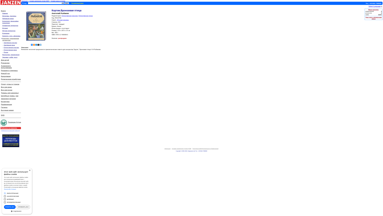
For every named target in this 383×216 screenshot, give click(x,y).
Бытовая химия (7, 110)
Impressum (25, 1)
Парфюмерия (6, 104)
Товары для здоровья (10, 93)
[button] (17, 211)
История (5, 28)
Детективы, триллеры (9, 16)
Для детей (5, 60)
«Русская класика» (63, 20)
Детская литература (8, 31)
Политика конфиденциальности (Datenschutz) (205, 148)
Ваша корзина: (373, 9)
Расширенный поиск (77, 3)
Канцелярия (6, 76)
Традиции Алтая (14, 122)
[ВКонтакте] (32, 45)
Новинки (5, 13)
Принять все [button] (9, 207)
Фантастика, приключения (10, 54)
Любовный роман (8, 18)
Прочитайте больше (10, 189)
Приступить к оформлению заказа (374, 18)
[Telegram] (40, 45)
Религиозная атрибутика (11, 79)
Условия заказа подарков (58, 1)
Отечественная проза (10, 50)
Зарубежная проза (9, 45)
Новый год (5, 73)
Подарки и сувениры (9, 70)
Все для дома (6, 87)
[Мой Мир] (36, 45)
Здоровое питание (8, 99)
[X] (38, 45)
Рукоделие (5, 63)
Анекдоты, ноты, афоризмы (11, 36)
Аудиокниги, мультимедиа (6, 67)
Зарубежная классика (10, 43)
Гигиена (4, 107)
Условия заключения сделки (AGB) (39, 1)
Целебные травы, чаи (9, 96)
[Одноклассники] (34, 45)
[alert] (17, 191)
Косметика (5, 102)
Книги (3, 11)
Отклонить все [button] (23, 207)
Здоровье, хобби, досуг (9, 57)
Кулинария (5, 33)
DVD (2, 115)
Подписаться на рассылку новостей (10, 130)
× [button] (29, 170)
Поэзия (6, 52)
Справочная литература (10, 25)
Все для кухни (6, 90)
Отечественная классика (11, 47)
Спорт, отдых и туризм (10, 84)
